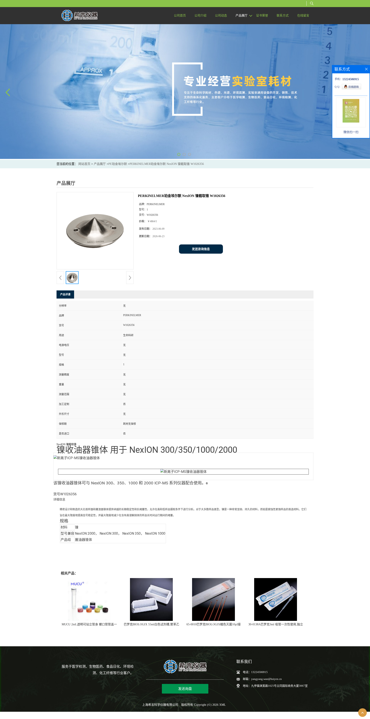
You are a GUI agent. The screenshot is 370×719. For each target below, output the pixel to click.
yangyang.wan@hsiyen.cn (266, 679)
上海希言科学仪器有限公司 (160, 704)
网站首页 (84, 164)
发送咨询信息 (201, 249)
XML (222, 704)
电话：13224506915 (255, 672)
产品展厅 (100, 164)
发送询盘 (185, 689)
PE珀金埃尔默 (117, 164)
